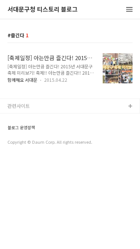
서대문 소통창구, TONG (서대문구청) (46, 118)
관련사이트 (18, 105)
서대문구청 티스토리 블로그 (42, 9)
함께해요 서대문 (22, 80)
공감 (12, 130)
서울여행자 (19, 154)
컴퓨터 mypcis (23, 142)
